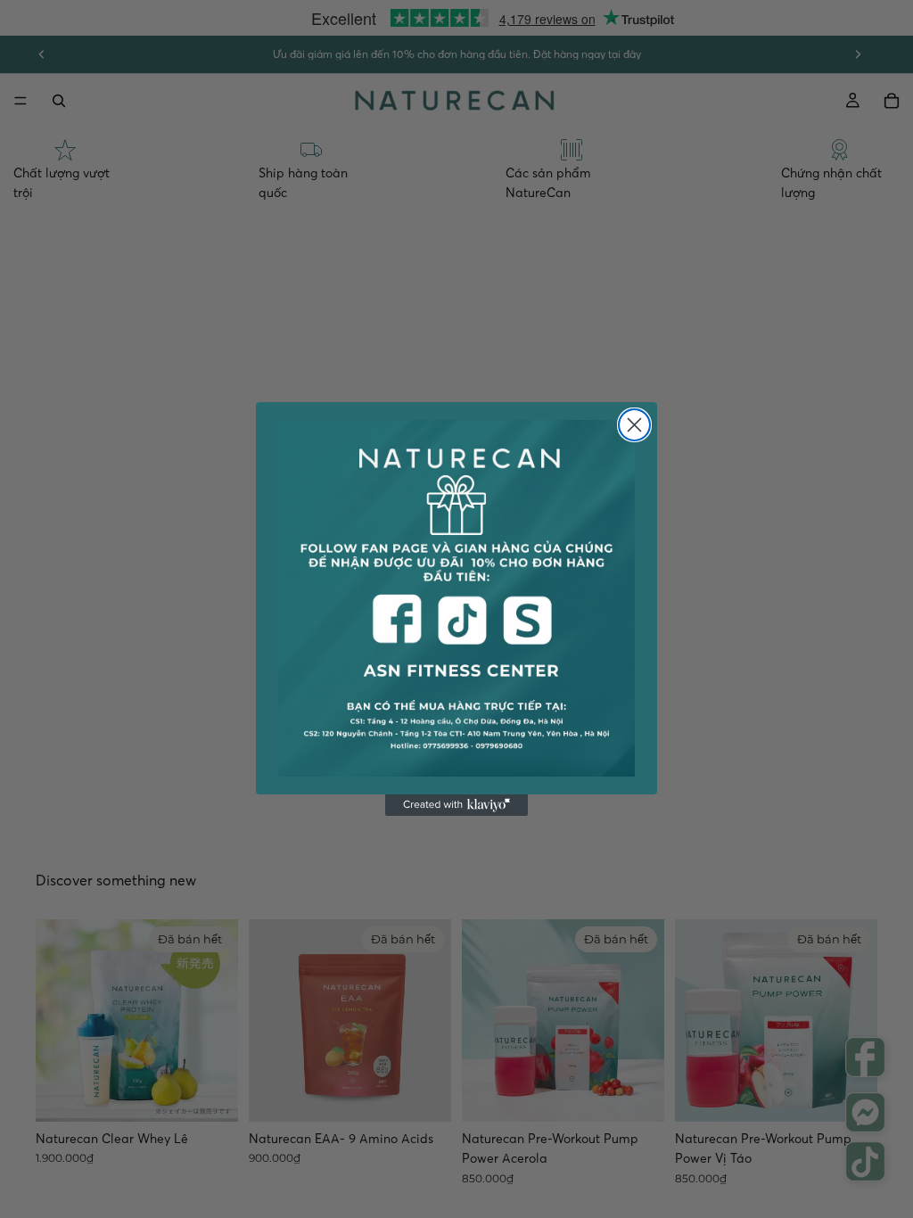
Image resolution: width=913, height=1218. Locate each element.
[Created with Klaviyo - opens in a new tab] (456, 805)
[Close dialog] (634, 424)
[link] (456, 598)
